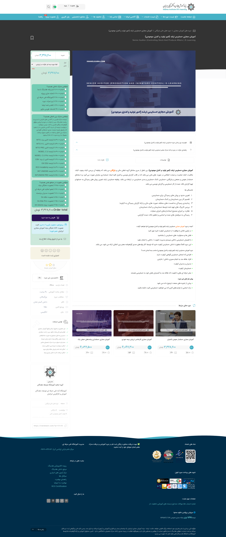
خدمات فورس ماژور (53, 109)
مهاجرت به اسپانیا (60, 483)
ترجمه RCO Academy (50, 167)
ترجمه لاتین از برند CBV (50, 159)
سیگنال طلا (63, 476)
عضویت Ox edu (53, 197)
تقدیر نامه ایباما (53, 105)
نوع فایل (65, 64)
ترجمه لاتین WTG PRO (50, 147)
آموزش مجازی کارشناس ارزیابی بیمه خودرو (137, 339)
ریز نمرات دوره (54, 101)
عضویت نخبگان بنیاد (51, 185)
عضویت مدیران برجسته (50, 193)
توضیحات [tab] (163, 160)
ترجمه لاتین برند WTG (50, 140)
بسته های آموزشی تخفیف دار (160, 504)
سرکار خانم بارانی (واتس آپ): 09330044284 (57, 449)
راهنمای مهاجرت (61, 479)
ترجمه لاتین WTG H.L (50, 144)
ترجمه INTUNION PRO (50, 175)
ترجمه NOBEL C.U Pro (50, 155)
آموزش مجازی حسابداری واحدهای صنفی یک (94, 339)
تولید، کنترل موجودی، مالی (57, 414)
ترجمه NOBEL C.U (51, 151)
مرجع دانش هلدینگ (59, 469)
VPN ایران (188, 517)
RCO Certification (59, 486)
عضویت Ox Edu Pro (51, 201)
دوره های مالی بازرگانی (163, 30)
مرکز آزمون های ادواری (58, 472)
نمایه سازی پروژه (53, 93)
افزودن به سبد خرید (48, 217)
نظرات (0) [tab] (101, 160)
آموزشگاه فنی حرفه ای (51, 97)
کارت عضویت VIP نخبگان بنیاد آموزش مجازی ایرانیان (48, 228)
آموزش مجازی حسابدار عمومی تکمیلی (180, 339)
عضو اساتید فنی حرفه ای (50, 189)
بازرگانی (112, 170)
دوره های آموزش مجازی (182, 30)
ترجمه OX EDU (53, 163)
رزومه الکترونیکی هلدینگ (57, 466)
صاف (33, 69)
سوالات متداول (177, 504)
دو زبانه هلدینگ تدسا (51, 89)
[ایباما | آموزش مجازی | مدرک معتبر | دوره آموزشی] (175, 7)
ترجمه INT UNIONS (51, 171)
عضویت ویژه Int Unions (50, 205)
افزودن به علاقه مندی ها (32, 38)
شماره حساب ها (190, 504)
